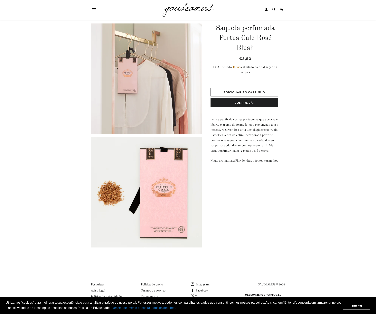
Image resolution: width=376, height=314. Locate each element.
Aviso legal (98, 290)
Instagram (202, 284)
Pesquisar (97, 284)
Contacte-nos (149, 296)
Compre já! (244, 102)
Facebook (201, 290)
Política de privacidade (106, 296)
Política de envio (152, 284)
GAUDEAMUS (266, 284)
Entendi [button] (357, 305)
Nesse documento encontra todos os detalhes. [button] (144, 308)
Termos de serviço (153, 290)
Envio (236, 67)
